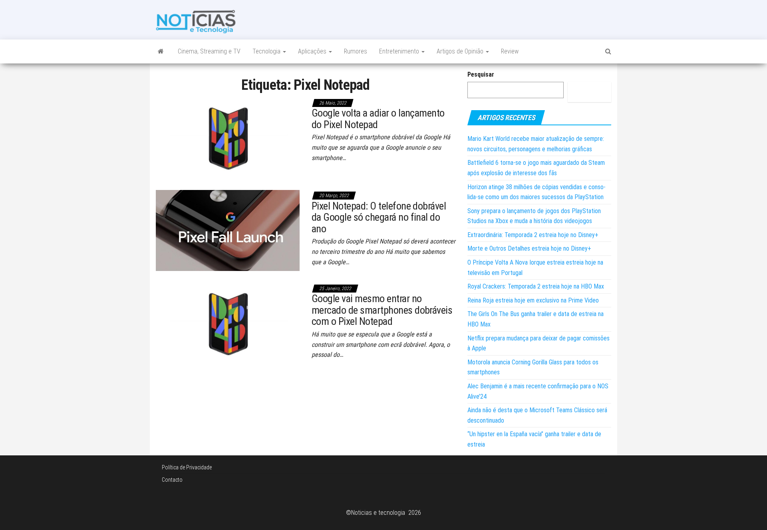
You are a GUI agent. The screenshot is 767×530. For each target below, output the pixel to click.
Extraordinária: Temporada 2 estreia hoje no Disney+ (532, 235)
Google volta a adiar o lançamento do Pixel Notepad (378, 119)
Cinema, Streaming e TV (209, 51)
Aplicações (313, 51)
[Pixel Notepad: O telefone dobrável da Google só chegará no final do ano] (228, 230)
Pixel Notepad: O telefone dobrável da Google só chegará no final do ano (379, 217)
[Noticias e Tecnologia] (161, 51)
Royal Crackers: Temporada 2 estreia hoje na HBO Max (535, 286)
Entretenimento (400, 51)
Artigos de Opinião (461, 51)
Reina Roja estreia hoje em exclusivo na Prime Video (533, 300)
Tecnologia (267, 51)
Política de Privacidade (187, 467)
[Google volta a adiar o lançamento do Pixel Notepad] (228, 137)
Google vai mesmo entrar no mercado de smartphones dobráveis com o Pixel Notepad (382, 310)
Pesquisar (480, 74)
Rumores (355, 51)
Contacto (172, 480)
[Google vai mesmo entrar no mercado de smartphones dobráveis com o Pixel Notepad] (228, 322)
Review (510, 51)
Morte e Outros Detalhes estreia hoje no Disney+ (529, 248)
